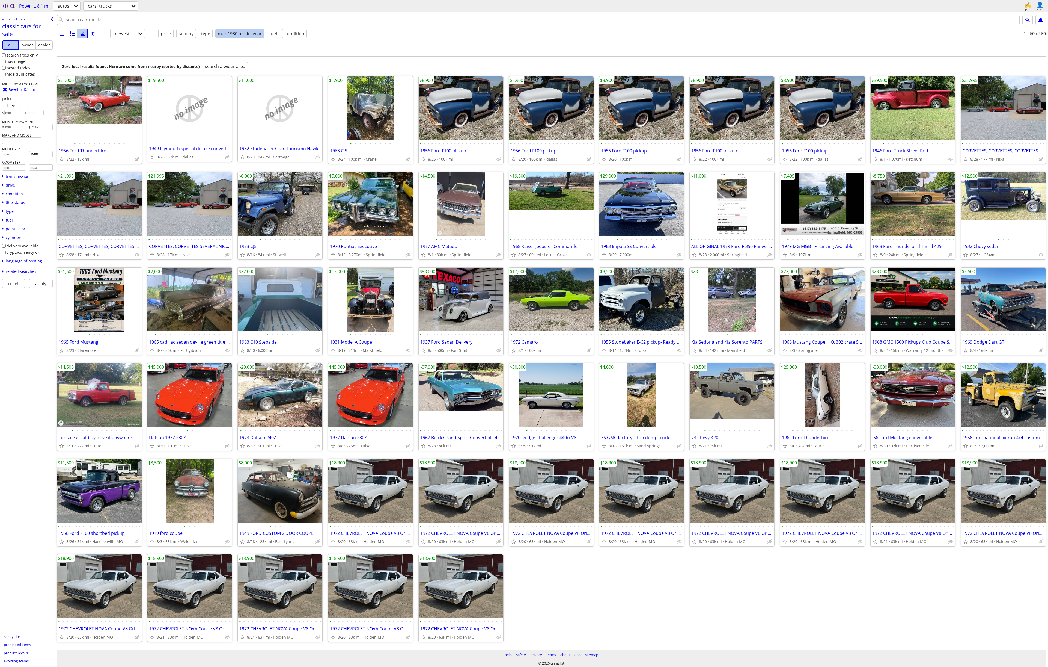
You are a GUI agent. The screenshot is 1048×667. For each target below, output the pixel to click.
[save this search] (1040, 20)
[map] (93, 33)
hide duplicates (21, 74)
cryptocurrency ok (23, 252)
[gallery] (83, 33)
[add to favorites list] (61, 159)
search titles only (22, 55)
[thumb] (72, 33)
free (11, 105)
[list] (62, 33)
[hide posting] (137, 159)
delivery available (22, 246)
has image (16, 61)
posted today (18, 67)
